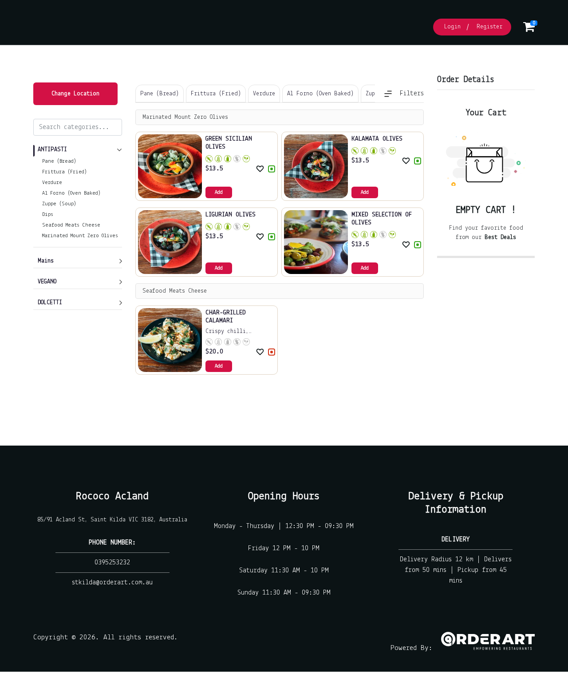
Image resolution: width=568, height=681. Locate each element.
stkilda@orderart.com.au (112, 582)
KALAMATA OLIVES (376, 139)
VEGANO (47, 281)
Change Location (75, 93)
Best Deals (500, 237)
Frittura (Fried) (64, 172)
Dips (47, 214)
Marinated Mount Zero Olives (80, 236)
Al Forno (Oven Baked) (71, 193)
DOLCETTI (50, 302)
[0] (529, 29)
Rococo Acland (112, 496)
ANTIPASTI (52, 149)
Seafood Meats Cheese (71, 225)
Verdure (52, 182)
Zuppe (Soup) (59, 204)
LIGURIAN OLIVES (230, 214)
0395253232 (112, 562)
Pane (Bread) (59, 161)
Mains (46, 261)
